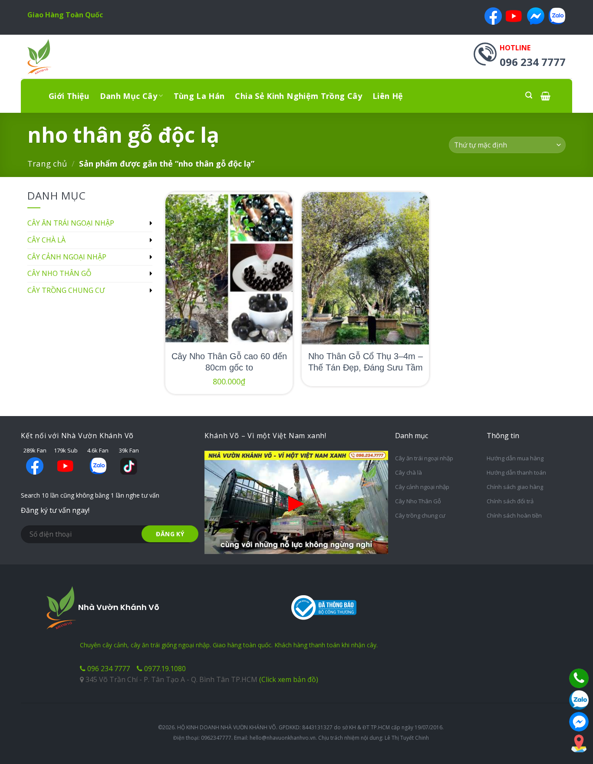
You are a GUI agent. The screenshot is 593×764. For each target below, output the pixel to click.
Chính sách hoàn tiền (514, 515)
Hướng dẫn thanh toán (516, 472)
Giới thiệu (69, 96)
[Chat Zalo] (579, 700)
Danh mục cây (128, 96)
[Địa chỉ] (579, 743)
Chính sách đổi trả (510, 501)
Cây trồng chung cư (66, 290)
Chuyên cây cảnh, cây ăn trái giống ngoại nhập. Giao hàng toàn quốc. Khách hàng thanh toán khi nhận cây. (229, 645)
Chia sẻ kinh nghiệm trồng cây (298, 96)
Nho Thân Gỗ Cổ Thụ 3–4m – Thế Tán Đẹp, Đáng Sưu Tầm (365, 361)
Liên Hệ (387, 96)
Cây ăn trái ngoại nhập (70, 223)
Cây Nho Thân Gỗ (59, 273)
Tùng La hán (199, 96)
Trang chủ (47, 163)
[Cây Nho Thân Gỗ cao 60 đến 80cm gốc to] (229, 268)
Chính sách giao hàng (515, 487)
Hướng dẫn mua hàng (515, 458)
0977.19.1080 (164, 668)
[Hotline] (579, 678)
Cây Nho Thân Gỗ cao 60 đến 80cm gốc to (229, 361)
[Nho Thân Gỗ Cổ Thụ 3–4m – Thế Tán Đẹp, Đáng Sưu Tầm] (365, 268)
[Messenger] (579, 721)
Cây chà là (46, 240)
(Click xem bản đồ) (288, 679)
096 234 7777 (108, 668)
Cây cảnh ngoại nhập (66, 257)
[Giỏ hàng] (545, 95)
